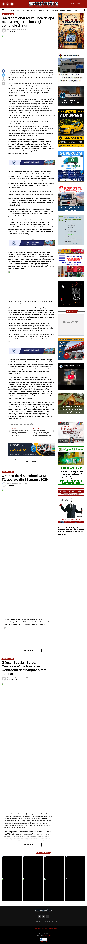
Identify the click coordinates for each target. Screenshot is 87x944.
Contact (55, 921)
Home (31, 921)
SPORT (75, 10)
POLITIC (62, 10)
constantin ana (44, 423)
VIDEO (69, 10)
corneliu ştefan (14, 424)
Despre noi (37, 921)
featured (23, 424)
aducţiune (31, 423)
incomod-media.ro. (40, 932)
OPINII (23, 10)
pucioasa (31, 424)
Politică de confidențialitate (49, 928)
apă (37, 423)
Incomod (11, 485)
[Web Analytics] (43, 940)
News (17, 10)
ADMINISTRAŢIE (43, 10)
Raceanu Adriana (13, 679)
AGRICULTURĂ (54, 10)
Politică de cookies (35, 928)
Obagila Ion (12, 31)
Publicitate (47, 921)
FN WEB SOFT (47, 935)
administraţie (22, 423)
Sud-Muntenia (31, 10)
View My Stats (43, 941)
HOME (12, 10)
